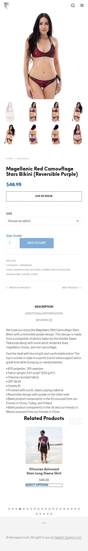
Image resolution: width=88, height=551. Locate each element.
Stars (34, 274)
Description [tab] (44, 307)
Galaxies (35, 270)
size (9, 214)
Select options (37, 485)
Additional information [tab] (44, 313)
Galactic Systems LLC (67, 537)
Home (9, 159)
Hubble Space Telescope (56, 270)
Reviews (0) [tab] (44, 320)
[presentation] (72, 421)
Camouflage (21, 270)
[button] (9, 509)
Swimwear (22, 159)
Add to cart (36, 243)
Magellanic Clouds (18, 274)
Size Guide (14, 235)
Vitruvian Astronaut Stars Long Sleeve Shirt (44, 471)
